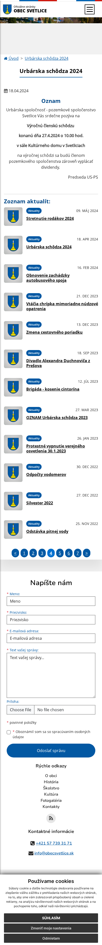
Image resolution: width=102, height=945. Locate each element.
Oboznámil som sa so (51, 734)
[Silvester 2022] (13, 501)
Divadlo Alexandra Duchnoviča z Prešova (58, 363)
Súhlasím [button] (51, 918)
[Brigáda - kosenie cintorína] (13, 387)
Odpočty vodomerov (46, 474)
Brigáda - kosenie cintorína (52, 389)
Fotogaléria (51, 800)
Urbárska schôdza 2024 (46, 58)
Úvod (13, 58)
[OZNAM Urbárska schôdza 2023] (13, 415)
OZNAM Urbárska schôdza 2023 (57, 417)
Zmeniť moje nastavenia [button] (51, 928)
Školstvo (51, 788)
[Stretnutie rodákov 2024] (13, 216)
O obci (51, 776)
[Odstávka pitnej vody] (13, 529)
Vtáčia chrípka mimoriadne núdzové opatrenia (62, 306)
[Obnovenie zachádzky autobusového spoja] (13, 273)
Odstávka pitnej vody (47, 531)
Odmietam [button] (51, 938)
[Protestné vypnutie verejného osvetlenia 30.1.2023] (13, 444)
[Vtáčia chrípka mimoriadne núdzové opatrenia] (13, 302)
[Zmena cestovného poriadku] (13, 330)
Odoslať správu (51, 750)
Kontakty (51, 806)
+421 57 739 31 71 (54, 843)
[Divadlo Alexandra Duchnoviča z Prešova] (13, 359)
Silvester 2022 (39, 503)
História (51, 782)
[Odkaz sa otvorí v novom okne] (51, 818)
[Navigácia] (90, 9)
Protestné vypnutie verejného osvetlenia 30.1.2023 (55, 448)
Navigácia (15, 9)
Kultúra (51, 794)
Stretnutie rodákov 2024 (50, 218)
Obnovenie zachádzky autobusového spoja (48, 278)
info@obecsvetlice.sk (54, 853)
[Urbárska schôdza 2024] (13, 245)
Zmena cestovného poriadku (54, 332)
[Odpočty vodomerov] (13, 472)
